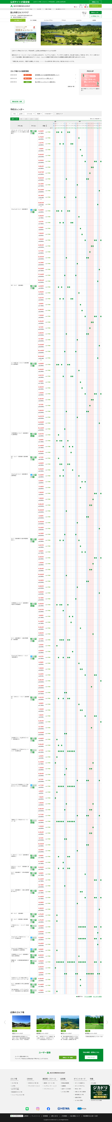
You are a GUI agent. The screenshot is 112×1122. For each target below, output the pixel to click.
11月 (31, 119)
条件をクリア (59, 113)
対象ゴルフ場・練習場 (80, 1091)
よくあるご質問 (65, 1091)
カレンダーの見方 (97, 996)
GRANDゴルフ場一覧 (33, 1083)
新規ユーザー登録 (68, 1057)
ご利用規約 (64, 1116)
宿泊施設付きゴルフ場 (16, 1091)
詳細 (95, 2)
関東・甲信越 (48, 9)
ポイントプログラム (80, 1085)
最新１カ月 (15, 119)
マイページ (95, 6)
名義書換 (63, 1085)
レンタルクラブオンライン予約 (15, 1089)
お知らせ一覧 (71, 86)
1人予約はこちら (95, 16)
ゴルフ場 (39, 9)
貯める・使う (78, 1088)
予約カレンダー (95, 12)
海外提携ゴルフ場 (79, 1094)
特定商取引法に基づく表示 (90, 1116)
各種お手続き (78, 1097)
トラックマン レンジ (49, 1088)
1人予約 (13, 1085)
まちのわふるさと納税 (96, 1100)
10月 (26, 119)
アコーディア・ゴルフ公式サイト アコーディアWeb (21, 9)
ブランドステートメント (34, 1085)
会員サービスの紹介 (66, 1088)
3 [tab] (26, 42)
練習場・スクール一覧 (49, 1083)
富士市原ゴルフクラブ (60, 9)
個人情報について (75, 1116)
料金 (44, 126)
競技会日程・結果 (17, 101)
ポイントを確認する (80, 1083)
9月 (21, 119)
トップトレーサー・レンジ (50, 1085)
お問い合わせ (54, 1116)
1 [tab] (23, 42)
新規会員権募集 (65, 1083)
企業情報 (25, 1116)
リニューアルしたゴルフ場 (17, 1094)
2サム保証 (93, 1083)
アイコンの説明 (88, 996)
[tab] (14, 119)
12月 (36, 119)
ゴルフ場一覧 (14, 1083)
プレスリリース (35, 1116)
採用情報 (45, 1116)
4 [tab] (27, 42)
